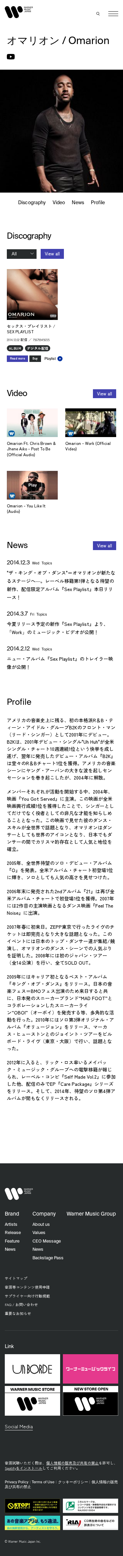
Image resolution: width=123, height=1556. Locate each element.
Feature (12, 1241)
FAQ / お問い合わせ (21, 1304)
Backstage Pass (48, 1258)
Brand (12, 1214)
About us (41, 1224)
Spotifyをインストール (23, 1468)
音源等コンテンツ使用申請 (27, 1287)
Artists (11, 1224)
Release (13, 1233)
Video (59, 202)
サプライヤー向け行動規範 (27, 1296)
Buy (35, 358)
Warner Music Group (91, 1214)
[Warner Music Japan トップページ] (19, 12)
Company (44, 1214)
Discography (32, 202)
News (78, 202)
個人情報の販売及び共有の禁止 (72, 1463)
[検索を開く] (98, 14)
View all (52, 253)
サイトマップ (16, 1278)
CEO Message (46, 1241)
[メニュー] (113, 14)
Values (38, 1233)
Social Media (19, 1426)
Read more (17, 358)
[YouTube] (11, 56)
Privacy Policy (16, 1482)
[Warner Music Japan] (19, 1194)
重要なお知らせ (18, 1313)
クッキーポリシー (73, 1482)
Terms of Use (43, 1482)
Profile (98, 202)
